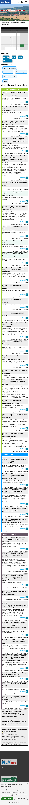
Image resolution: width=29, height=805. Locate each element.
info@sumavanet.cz (17, 744)
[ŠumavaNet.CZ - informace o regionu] (9, 782)
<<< (2, 28)
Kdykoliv (6, 57)
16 (25, 40)
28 (18, 45)
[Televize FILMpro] (9, 765)
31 (3, 48)
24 (3, 45)
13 (14, 40)
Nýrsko (5, 81)
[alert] (14, 793)
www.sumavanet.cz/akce (10, 734)
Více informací (12, 795)
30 (25, 45)
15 (22, 40)
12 (10, 40)
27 (14, 45)
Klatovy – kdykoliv (21, 72)
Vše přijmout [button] (7, 798)
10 (3, 40)
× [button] (27, 783)
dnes (13, 57)
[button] (14, 802)
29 (22, 45)
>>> (26, 28)
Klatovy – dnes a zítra (9, 68)
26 (10, 45)
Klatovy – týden (7, 72)
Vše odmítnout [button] (21, 798)
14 (18, 40)
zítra (20, 57)
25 (6, 45)
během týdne (7, 61)
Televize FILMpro (5, 768)
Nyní (14, 28)
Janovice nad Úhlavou (9, 76)
